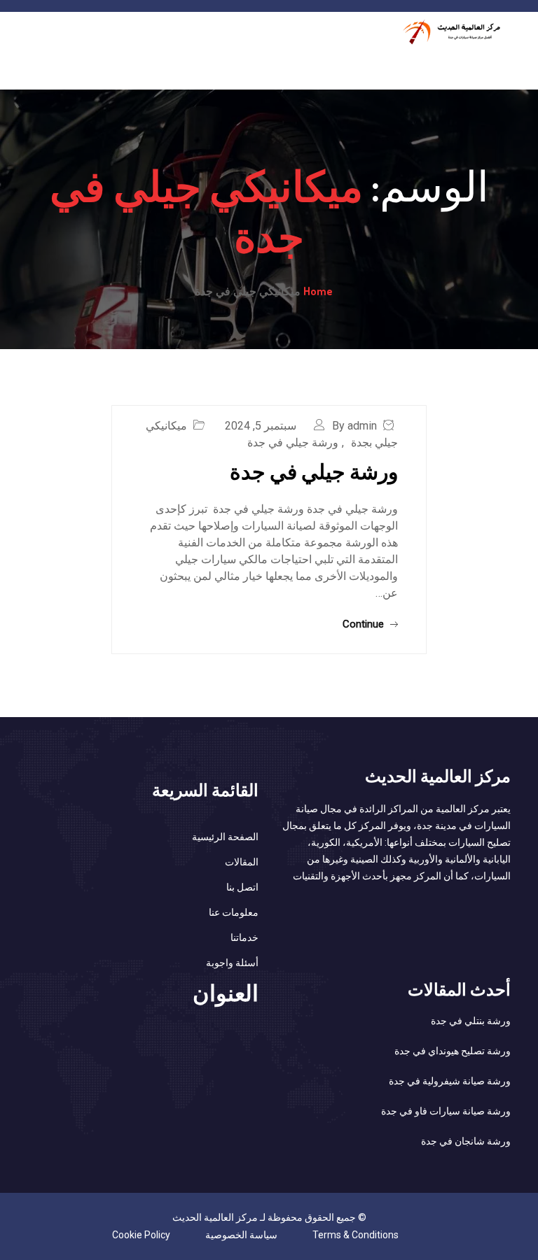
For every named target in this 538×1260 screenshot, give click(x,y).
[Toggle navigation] (502, 61)
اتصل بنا (242, 887)
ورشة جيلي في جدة (292, 442)
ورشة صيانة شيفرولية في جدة (450, 1080)
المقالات (241, 862)
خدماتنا (244, 937)
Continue (365, 624)
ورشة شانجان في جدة (466, 1141)
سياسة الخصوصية (241, 1234)
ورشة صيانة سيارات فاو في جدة (446, 1111)
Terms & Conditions (355, 1234)
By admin (354, 425)
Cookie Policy (141, 1234)
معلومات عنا (233, 912)
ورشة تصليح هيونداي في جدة (452, 1050)
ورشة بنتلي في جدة (471, 1020)
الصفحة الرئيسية (225, 836)
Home (318, 291)
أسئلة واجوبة (232, 962)
